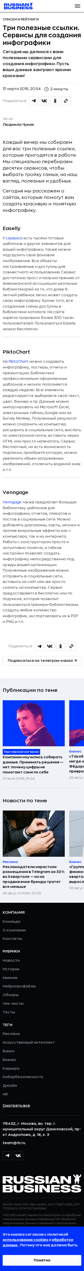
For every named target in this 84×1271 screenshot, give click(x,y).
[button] (77, 6)
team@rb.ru (14, 1143)
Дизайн (10, 1085)
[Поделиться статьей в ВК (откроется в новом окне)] (44, 100)
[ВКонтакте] (18, 1155)
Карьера (11, 1068)
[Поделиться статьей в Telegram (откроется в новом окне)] (33, 100)
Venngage (12, 502)
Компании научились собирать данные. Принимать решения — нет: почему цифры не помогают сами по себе (33, 764)
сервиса (14, 238)
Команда (11, 921)
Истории (11, 969)
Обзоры (11, 995)
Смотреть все (16, 1105)
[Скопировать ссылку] (65, 100)
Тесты (9, 1012)
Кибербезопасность (23, 1077)
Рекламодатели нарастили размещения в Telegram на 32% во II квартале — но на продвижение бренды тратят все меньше (34, 877)
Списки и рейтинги (21, 19)
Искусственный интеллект (29, 1042)
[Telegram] (7, 1155)
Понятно (42, 1260)
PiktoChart (18, 361)
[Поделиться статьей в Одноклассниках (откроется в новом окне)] (55, 100)
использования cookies (26, 1240)
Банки (8, 1051)
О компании (14, 930)
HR (5, 1094)
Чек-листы (13, 1003)
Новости (11, 960)
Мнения (10, 978)
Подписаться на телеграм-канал (40, 661)
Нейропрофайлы (19, 986)
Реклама (11, 1034)
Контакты (12, 939)
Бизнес (9, 1060)
